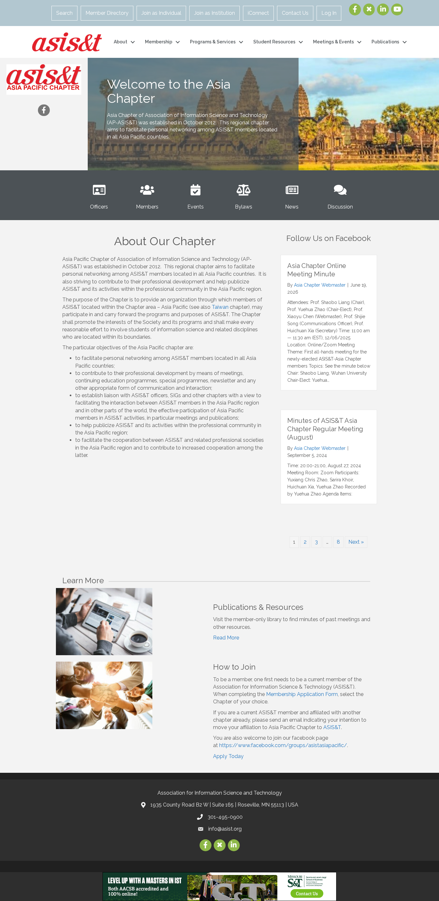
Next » (356, 542)
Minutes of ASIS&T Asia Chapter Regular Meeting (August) (325, 429)
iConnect (258, 13)
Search (64, 13)
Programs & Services (213, 41)
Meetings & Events (333, 41)
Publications (385, 41)
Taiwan (220, 307)
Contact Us (295, 13)
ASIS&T (332, 727)
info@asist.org (225, 829)
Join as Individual (161, 13)
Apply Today (228, 756)
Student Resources (274, 41)
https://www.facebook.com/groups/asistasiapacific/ (283, 745)
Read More (226, 638)
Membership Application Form (302, 694)
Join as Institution (214, 13)
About (120, 41)
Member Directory (107, 13)
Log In (328, 13)
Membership (158, 41)
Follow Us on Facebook (328, 238)
